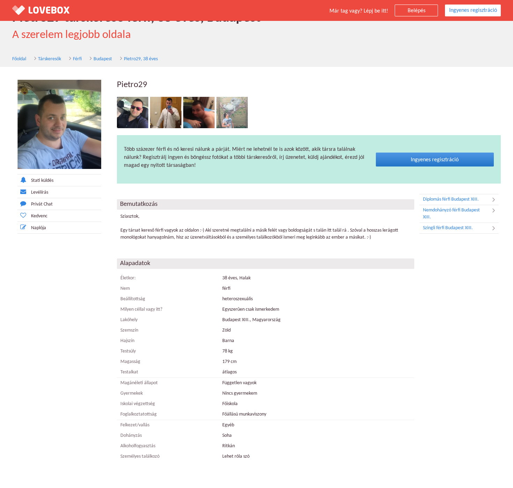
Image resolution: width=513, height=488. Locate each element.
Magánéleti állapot (139, 383)
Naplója (38, 228)
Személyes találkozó (139, 456)
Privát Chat (42, 204)
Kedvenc (39, 216)
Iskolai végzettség (137, 403)
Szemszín (129, 330)
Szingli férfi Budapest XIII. (448, 228)
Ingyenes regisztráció (473, 10)
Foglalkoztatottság (138, 414)
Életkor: (128, 278)
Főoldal (19, 59)
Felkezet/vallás (134, 425)
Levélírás (39, 192)
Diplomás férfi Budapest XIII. (451, 199)
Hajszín (127, 340)
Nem (125, 288)
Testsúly (128, 351)
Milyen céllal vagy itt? (141, 309)
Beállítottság (132, 299)
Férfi (77, 59)
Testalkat (129, 372)
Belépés (416, 11)
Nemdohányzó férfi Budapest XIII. (451, 214)
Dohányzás (131, 435)
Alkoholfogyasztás (137, 446)
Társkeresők (49, 59)
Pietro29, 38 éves (141, 59)
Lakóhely (128, 320)
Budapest (103, 59)
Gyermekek (131, 393)
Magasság (130, 361)
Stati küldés (42, 180)
